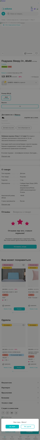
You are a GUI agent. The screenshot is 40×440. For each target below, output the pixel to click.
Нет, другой (27, 426)
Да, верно (12, 426)
